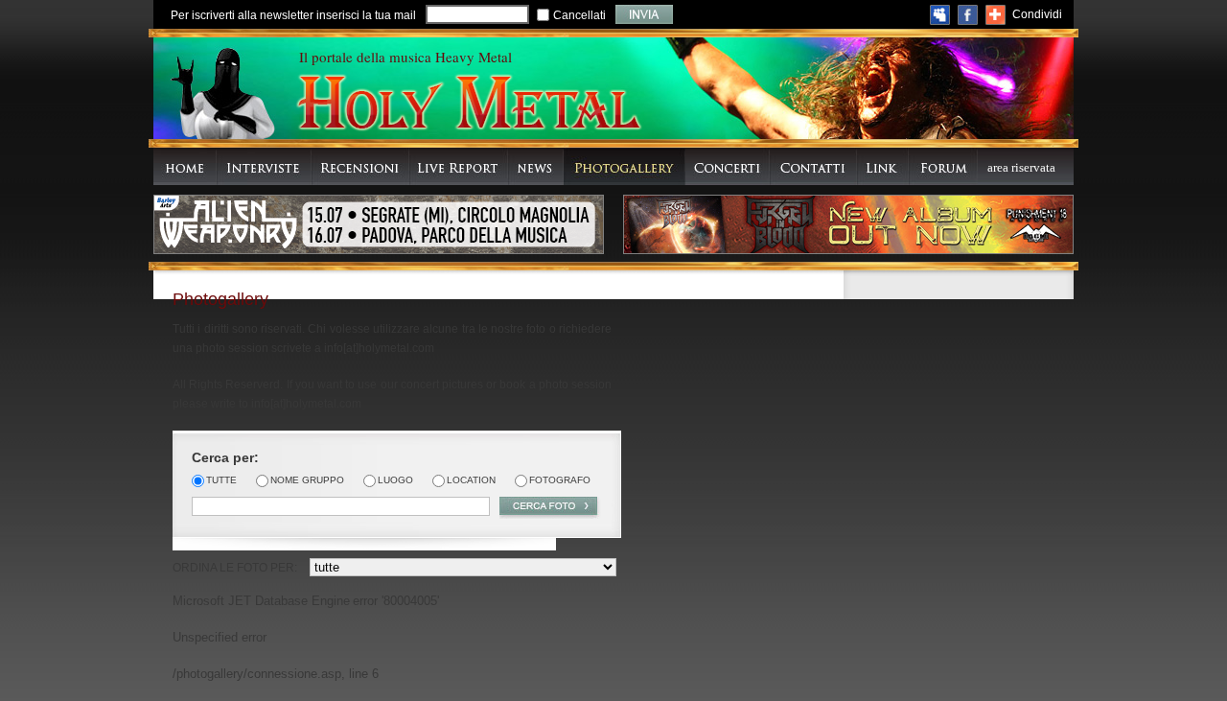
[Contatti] (813, 166)
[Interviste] (264, 166)
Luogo (395, 480)
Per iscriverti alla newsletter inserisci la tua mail (293, 15)
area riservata (1021, 167)
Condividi (1037, 14)
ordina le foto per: (235, 567)
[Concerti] (727, 166)
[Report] (458, 166)
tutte (221, 480)
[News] (536, 166)
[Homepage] (185, 166)
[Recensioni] (360, 166)
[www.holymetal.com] (467, 105)
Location (471, 480)
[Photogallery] (624, 166)
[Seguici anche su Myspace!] (940, 15)
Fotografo (559, 480)
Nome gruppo (307, 480)
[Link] (883, 166)
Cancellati (579, 15)
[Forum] (943, 166)
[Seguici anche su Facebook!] (968, 15)
